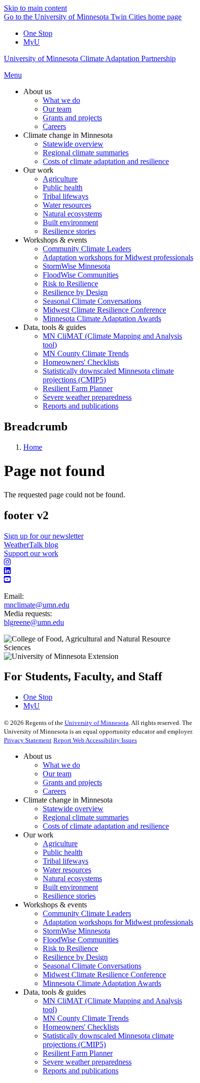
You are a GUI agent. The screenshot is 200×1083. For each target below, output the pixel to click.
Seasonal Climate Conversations (92, 966)
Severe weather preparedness (87, 1062)
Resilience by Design (75, 957)
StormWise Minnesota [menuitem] (76, 266)
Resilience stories (69, 896)
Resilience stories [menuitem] (69, 231)
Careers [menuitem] (54, 126)
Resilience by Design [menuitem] (75, 292)
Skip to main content (35, 8)
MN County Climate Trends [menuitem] (86, 353)
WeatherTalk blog (31, 545)
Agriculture (60, 843)
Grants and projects (72, 782)
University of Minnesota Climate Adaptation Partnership (90, 58)
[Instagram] (100, 562)
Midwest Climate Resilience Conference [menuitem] (104, 310)
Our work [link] (38, 170)
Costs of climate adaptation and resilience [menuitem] (106, 161)
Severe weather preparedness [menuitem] (87, 397)
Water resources (67, 870)
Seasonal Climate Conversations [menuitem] (92, 301)
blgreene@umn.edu (34, 622)
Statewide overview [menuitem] (73, 144)
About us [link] (37, 91)
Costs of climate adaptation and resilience (106, 826)
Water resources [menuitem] (67, 205)
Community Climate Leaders (87, 913)
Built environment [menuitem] (70, 222)
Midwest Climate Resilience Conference (104, 974)
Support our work (31, 553)
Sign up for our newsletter (43, 536)
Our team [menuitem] (57, 109)
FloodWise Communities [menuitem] (80, 275)
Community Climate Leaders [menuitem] (87, 249)
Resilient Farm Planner (78, 1053)
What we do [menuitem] (61, 100)
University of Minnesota (97, 722)
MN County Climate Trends (86, 1018)
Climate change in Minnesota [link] (68, 135)
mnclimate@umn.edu (36, 605)
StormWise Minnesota (76, 931)
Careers (54, 791)
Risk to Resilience (70, 948)
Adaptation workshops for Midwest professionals (118, 922)
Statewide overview (73, 808)
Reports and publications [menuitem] (80, 406)
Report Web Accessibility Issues (95, 740)
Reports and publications (80, 1071)
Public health (63, 852)
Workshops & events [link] (55, 240)
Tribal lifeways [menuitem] (65, 196)
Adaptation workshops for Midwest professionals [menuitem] (118, 257)
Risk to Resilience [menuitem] (70, 283)
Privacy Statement (27, 740)
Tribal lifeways (65, 861)
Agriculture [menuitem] (60, 179)
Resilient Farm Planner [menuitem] (78, 388)
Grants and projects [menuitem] (72, 118)
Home (32, 447)
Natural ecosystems (72, 878)
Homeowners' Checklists (81, 1027)
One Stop (37, 33)
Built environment (70, 887)
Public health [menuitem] (63, 187)
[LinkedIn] (100, 571)
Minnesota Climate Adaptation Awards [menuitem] (102, 318)
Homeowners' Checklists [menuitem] (81, 362)
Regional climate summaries (86, 817)
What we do (61, 765)
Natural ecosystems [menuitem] (72, 214)
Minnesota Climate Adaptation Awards (102, 983)
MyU (31, 42)
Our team (57, 774)
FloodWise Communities (80, 939)
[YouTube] (100, 579)
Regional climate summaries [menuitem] (86, 152)
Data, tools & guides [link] (54, 327)
